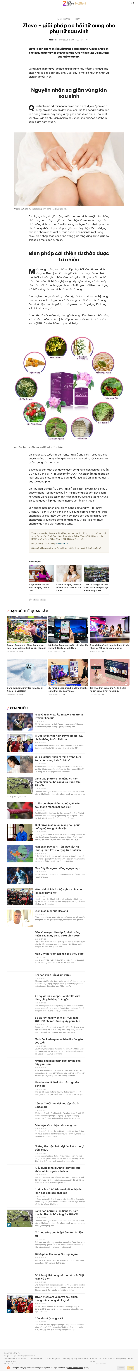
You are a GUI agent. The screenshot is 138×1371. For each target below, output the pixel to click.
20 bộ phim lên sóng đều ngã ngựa (56, 1254)
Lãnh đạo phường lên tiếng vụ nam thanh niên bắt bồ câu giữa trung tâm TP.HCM (57, 782)
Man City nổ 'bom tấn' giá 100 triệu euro (59, 953)
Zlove (43, 600)
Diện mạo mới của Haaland (51, 911)
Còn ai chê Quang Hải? (49, 1318)
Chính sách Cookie (75, 1368)
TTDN (78, 18)
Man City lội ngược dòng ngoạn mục (57, 868)
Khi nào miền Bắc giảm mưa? (53, 975)
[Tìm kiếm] (133, 3)
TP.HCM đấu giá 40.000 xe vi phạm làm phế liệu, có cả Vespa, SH (96, 588)
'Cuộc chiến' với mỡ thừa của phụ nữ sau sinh (39, 588)
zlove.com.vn (62, 544)
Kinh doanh (65, 18)
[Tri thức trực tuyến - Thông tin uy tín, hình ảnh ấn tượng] (74, 3)
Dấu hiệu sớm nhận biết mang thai (56, 1125)
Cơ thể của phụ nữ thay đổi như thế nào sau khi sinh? (68, 588)
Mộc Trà (52, 40)
